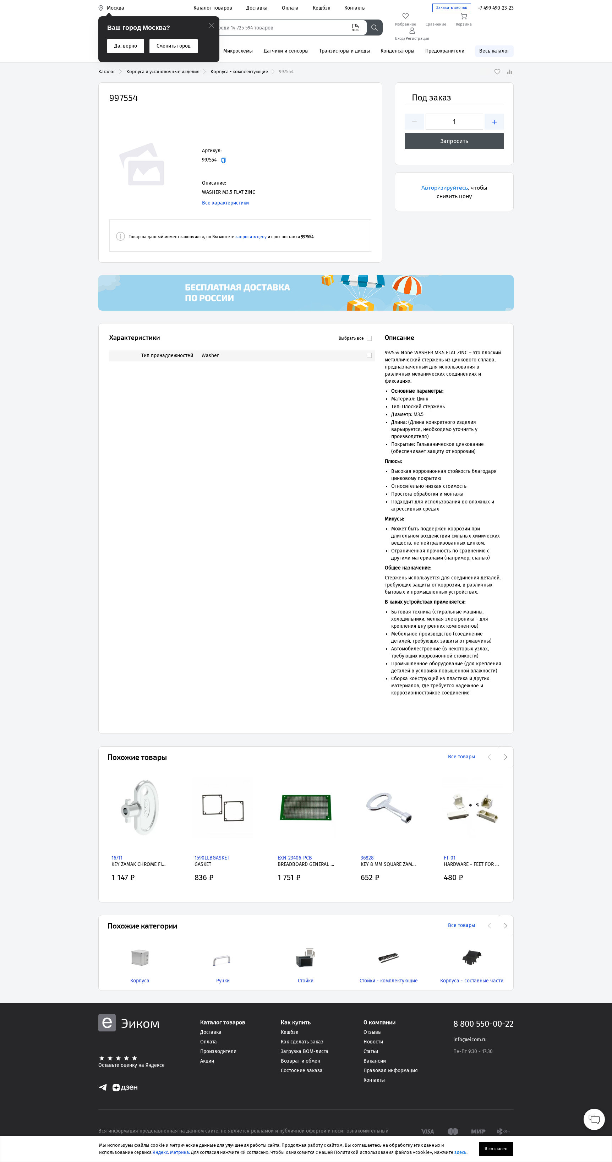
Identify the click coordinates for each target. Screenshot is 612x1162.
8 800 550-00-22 (483, 1024)
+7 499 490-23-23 (496, 8)
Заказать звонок (451, 7)
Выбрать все (351, 338)
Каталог (106, 71)
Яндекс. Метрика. (171, 1152)
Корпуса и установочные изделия (163, 71)
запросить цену (251, 236)
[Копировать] (223, 160)
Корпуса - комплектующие (239, 71)
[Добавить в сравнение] (509, 71)
